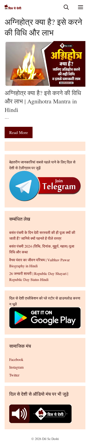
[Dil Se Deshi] (13, 7)
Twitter (14, 375)
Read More (18, 132)
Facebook (16, 359)
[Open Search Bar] (66, 7)
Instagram (16, 367)
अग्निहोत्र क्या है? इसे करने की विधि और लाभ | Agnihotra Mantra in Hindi (43, 101)
